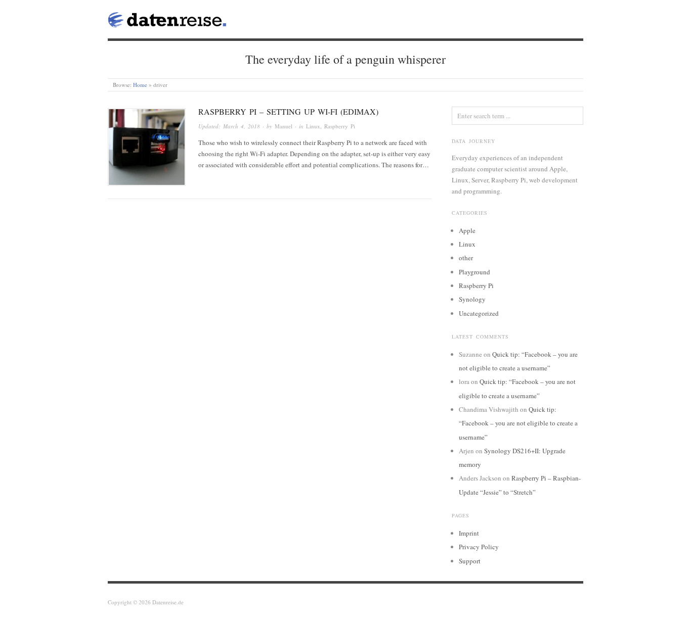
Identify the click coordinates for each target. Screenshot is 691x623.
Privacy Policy (479, 546)
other (466, 257)
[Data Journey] (167, 17)
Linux (313, 126)
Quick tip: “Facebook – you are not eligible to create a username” (518, 423)
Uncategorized (479, 313)
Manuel (283, 126)
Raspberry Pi (339, 126)
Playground (474, 271)
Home (140, 84)
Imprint (469, 533)
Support (470, 560)
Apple (467, 230)
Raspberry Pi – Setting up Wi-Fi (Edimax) (288, 111)
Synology (472, 299)
